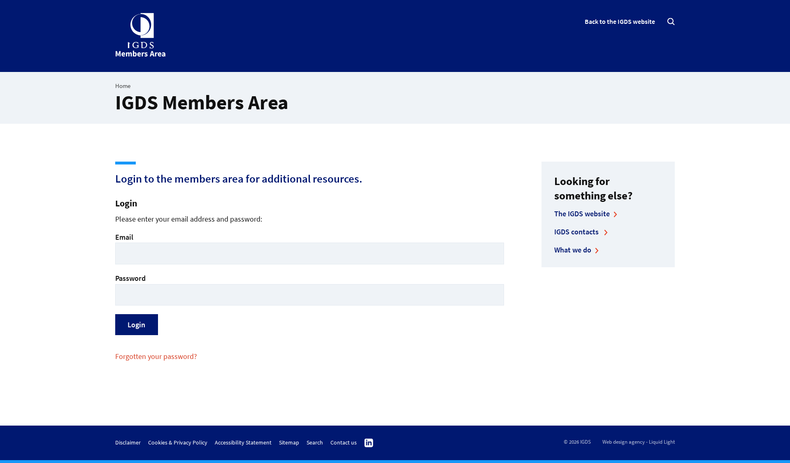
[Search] (670, 21)
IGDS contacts (577, 231)
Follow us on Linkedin (369, 443)
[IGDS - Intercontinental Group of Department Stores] (141, 35)
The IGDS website (582, 213)
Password (130, 278)
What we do (572, 250)
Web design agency (623, 441)
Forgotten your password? (156, 356)
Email (124, 237)
